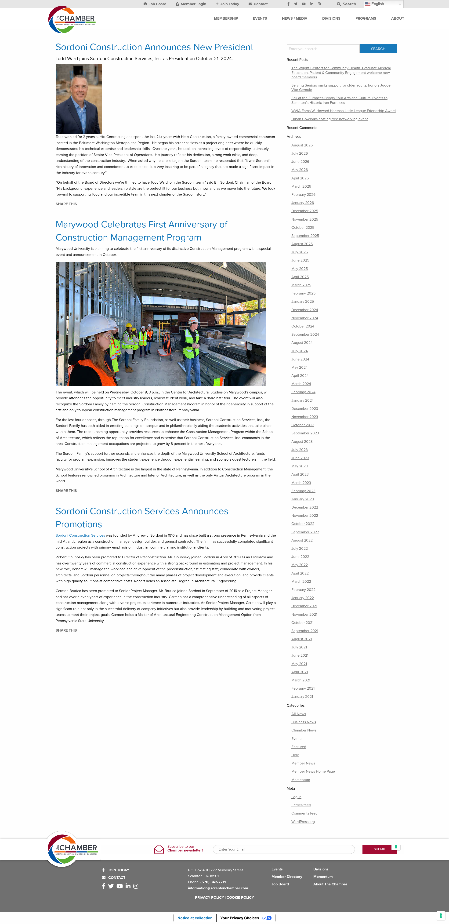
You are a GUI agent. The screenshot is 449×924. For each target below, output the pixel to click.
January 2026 (302, 202)
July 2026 (299, 153)
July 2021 (299, 647)
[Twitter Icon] (295, 4)
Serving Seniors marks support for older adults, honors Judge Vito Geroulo (341, 87)
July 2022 (299, 548)
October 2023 (302, 425)
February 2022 (303, 589)
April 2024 (300, 375)
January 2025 (302, 301)
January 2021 (302, 696)
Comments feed (304, 813)
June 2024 (300, 359)
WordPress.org (303, 821)
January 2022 (302, 598)
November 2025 (304, 219)
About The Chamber (330, 884)
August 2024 (302, 342)
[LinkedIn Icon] (311, 4)
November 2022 (304, 515)
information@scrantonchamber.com (218, 888)
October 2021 (302, 622)
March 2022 (301, 581)
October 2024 (302, 326)
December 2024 (304, 310)
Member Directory (287, 877)
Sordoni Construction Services (80, 535)
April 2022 (300, 573)
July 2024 (299, 351)
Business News (303, 722)
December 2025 (304, 211)
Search (349, 4)
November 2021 (304, 614)
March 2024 (301, 384)
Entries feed (301, 805)
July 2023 (299, 449)
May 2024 (299, 367)
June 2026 (300, 161)
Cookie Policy (240, 897)
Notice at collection (195, 918)
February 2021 (303, 688)
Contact (260, 4)
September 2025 (305, 235)
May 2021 (299, 664)
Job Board (157, 4)
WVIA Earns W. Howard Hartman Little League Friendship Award (343, 111)
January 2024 (302, 400)
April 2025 (300, 277)
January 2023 (302, 499)
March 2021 (300, 680)
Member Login (193, 4)
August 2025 (302, 244)
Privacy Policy (209, 897)
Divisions (321, 869)
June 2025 (300, 260)
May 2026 (299, 169)
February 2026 (303, 194)
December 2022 (304, 507)
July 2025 (299, 252)
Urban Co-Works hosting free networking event (329, 119)
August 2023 (302, 441)
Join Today (229, 4)
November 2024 (304, 318)
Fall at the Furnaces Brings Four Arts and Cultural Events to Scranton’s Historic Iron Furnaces (339, 100)
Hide (295, 755)
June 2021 (299, 655)
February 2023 (303, 491)
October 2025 (302, 227)
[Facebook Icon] (288, 4)
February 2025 (303, 293)
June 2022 (300, 556)
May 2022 (299, 565)
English (377, 4)
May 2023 (299, 466)
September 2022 (305, 532)
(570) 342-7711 (213, 882)
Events (296, 738)
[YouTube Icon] (304, 4)
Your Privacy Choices (239, 918)
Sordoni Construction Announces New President (154, 47)
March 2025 (301, 285)
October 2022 (302, 523)
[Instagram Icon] (319, 4)
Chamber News (303, 730)
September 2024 (305, 334)
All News (298, 714)
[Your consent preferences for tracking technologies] (440, 915)
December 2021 (304, 606)
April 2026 (300, 178)
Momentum (300, 780)
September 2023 (305, 433)
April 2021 (299, 672)
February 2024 (303, 392)
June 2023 (300, 458)
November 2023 (304, 417)
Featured (298, 747)
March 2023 (301, 482)
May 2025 (299, 268)
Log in (296, 797)
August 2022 (302, 540)
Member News (303, 763)
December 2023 (304, 408)
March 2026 (301, 186)
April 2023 (300, 474)
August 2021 (301, 639)
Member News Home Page (313, 771)
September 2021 (304, 631)
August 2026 (302, 145)
